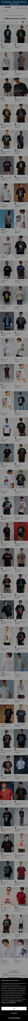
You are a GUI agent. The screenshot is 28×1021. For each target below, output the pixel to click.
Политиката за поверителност (8, 1002)
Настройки (14, 1013)
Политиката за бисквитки (16, 1000)
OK (14, 1008)
